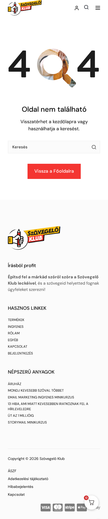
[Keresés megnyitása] (86, 7)
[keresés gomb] (94, 147)
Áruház (14, 384)
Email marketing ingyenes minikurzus (41, 397)
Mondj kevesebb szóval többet (36, 390)
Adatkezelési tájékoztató (28, 478)
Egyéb (13, 340)
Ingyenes (16, 326)
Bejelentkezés (20, 353)
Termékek (16, 320)
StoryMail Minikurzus (27, 422)
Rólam (14, 333)
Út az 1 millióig (21, 415)
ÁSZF (12, 471)
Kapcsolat (17, 346)
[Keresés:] (54, 149)
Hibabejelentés (20, 486)
